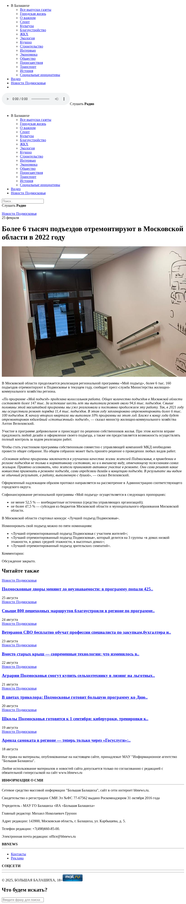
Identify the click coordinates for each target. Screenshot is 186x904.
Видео (16, 79)
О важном (28, 18)
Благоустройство (33, 30)
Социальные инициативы (40, 75)
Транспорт (28, 67)
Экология (27, 38)
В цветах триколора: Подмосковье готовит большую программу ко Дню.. (75, 697)
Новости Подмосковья (28, 83)
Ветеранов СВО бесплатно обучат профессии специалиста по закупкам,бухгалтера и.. (86, 632)
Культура (27, 26)
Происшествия (31, 63)
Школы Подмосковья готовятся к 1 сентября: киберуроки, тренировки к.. (75, 718)
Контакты (18, 854)
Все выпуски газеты (35, 10)
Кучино (26, 42)
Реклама (17, 858)
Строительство (31, 46)
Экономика (28, 54)
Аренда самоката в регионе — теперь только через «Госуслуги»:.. (66, 740)
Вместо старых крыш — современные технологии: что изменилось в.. (70, 654)
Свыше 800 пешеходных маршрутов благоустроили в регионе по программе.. (78, 610)
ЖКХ (24, 34)
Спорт (25, 22)
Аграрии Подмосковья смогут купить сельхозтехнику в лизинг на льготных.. (78, 675)
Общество (28, 58)
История (26, 71)
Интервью (28, 50)
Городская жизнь (33, 14)
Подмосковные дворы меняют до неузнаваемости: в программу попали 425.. (77, 589)
